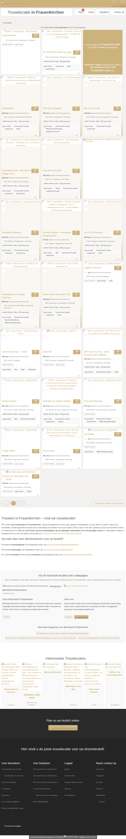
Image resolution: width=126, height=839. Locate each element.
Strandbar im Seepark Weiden (57, 401)
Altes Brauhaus (9, 35)
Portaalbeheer (70, 795)
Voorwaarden (69, 776)
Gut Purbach (49, 451)
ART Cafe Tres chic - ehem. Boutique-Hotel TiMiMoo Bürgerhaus (97, 354)
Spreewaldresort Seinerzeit (11, 690)
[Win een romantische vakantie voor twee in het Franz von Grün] (102, 141)
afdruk (66, 769)
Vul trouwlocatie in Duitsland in (45, 769)
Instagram (68, 617)
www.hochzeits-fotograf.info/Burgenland (62, 545)
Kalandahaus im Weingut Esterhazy (13, 296)
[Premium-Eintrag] (121, 661)
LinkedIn (6, 617)
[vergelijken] (3, 38)
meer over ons (82, 617)
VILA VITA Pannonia (93, 232)
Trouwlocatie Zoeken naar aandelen (108, 503)
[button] (5, 503)
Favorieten (5, 795)
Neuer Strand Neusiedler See (56, 294)
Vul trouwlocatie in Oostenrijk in (45, 776)
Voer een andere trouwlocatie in (45, 782)
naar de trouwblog (8, 782)
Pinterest (99, 789)
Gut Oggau (89, 434)
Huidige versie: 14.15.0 (87, 837)
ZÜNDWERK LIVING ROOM (32, 696)
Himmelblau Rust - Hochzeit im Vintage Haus (16, 172)
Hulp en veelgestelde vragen (12, 808)
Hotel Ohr (47, 352)
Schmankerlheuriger (93, 401)
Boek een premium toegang (46, 795)
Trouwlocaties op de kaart (11, 769)
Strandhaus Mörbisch (11, 232)
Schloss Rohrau (9, 401)
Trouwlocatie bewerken (42, 789)
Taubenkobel (7, 108)
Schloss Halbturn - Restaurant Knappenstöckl (57, 234)
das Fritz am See (92, 108)
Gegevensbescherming (73, 782)
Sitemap (67, 789)
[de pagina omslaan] (34, 31)
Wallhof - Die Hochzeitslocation (115, 673)
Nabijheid (104, 12)
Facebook (100, 769)
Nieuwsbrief (100, 795)
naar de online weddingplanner (64, 728)
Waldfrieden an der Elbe (73, 687)
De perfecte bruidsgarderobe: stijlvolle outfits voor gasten (99, 638)
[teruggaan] (7, 31)
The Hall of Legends (52, 108)
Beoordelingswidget (40, 802)
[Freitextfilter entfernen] (114, 3)
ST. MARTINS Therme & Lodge (57, 52)
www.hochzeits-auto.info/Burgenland (77, 555)
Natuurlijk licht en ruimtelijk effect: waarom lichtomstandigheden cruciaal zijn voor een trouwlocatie (41, 638)
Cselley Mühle (8, 451)
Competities (6, 789)
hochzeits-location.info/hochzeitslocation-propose (62, 533)
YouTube (99, 782)
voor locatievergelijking (10, 802)
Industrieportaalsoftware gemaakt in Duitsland (46, 837)
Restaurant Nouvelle (52, 672)
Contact (101, 802)
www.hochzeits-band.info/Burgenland (58, 550)
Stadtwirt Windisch (92, 267)
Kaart (91, 12)
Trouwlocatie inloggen (12, 826)
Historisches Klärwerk (94, 690)
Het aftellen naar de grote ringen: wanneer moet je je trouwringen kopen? (62, 633)
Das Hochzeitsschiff (52, 170)
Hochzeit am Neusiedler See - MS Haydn (15, 478)
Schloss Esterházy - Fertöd (14, 352)
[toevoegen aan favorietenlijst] (3, 33)
